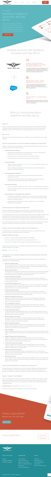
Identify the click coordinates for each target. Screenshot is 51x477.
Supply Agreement (38, 460)
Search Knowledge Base (23, 467)
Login (40, 1)
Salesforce (19, 23)
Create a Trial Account (23, 460)
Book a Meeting (21, 459)
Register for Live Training (23, 462)
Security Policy (37, 463)
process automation (15, 25)
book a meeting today (12, 250)
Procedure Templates (7, 462)
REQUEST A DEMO (8, 34)
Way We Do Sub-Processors (40, 465)
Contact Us (36, 459)
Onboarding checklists (27, 164)
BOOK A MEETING (43, 438)
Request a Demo (45, 2)
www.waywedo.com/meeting (25, 386)
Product (15, 2)
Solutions (22, 2)
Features (4, 459)
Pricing (28, 2)
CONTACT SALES (43, 435)
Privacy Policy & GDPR (39, 462)
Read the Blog (21, 465)
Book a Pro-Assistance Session (25, 463)
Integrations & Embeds (7, 460)
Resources (34, 2)
